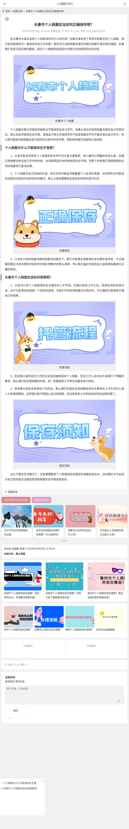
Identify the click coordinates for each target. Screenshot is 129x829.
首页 (7, 11)
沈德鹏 (15, 548)
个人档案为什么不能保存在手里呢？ (21, 783)
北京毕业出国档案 (105, 629)
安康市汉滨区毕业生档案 (47, 629)
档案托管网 (66, 3)
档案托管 (18, 11)
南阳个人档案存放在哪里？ (79, 629)
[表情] (119, 701)
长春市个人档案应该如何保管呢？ (21, 788)
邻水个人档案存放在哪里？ (18, 629)
